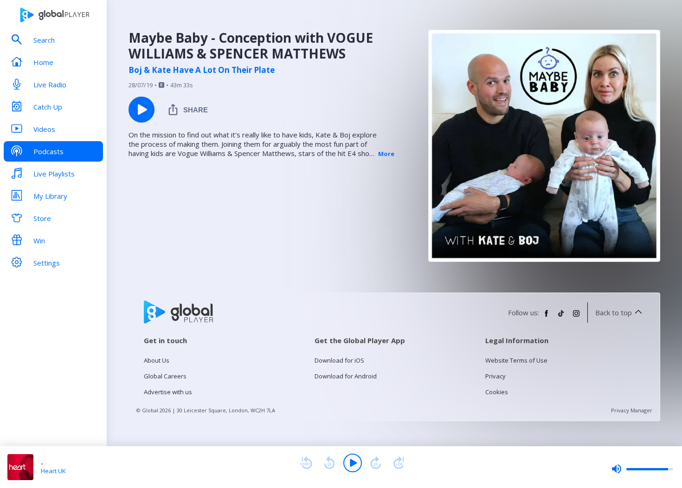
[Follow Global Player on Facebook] (546, 317)
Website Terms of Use (516, 360)
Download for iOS (339, 360)
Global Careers (165, 376)
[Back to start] (306, 463)
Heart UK (53, 471)
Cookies (496, 392)
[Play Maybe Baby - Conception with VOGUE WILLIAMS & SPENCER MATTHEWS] (141, 110)
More (386, 154)
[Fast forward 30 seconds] (376, 463)
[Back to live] (399, 463)
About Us (156, 360)
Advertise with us (168, 392)
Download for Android (346, 376)
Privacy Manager (631, 410)
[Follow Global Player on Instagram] (576, 317)
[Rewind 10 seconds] (329, 463)
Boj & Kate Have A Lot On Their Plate (202, 70)
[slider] (642, 469)
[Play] (352, 463)
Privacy (495, 376)
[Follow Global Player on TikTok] (561, 317)
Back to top (613, 312)
